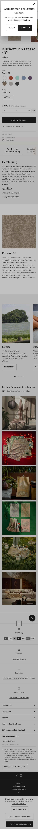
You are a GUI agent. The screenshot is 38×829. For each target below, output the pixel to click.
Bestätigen (25, 28)
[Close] (34, 4)
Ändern (11, 28)
